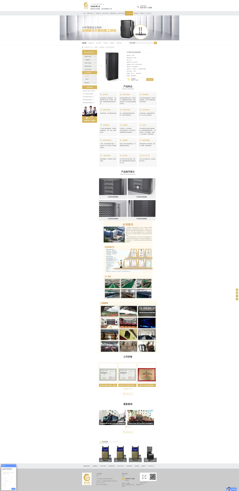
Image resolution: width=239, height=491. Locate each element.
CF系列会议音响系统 (110, 47)
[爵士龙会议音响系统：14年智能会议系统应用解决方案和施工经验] (119, 40)
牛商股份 (128, 483)
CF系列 (87, 76)
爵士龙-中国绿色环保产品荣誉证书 (108, 385)
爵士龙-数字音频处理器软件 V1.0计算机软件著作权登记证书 (147, 386)
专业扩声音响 (98, 43)
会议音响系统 (102, 47)
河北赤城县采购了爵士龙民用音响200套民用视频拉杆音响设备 (112, 424)
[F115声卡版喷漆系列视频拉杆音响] (135, 453)
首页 (92, 47)
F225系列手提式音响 (149, 459)
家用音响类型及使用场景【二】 (89, 96)
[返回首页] (237, 299)
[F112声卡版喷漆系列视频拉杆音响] (120, 453)
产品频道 (96, 47)
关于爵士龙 (150, 466)
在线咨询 (150, 79)
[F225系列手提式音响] (150, 453)
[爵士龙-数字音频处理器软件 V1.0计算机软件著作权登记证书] (147, 375)
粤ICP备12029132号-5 (130, 484)
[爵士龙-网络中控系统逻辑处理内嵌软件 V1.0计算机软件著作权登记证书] (127, 375)
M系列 (87, 79)
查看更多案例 (129, 432)
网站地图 (138, 484)
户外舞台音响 (118, 43)
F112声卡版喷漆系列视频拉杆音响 (122, 459)
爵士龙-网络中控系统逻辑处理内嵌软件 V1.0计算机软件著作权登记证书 (127, 386)
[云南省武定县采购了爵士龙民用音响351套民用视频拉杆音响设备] (140, 417)
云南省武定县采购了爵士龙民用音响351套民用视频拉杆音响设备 (140, 424)
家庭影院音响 (88, 66)
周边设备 (87, 82)
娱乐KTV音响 (88, 69)
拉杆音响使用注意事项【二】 (88, 90)
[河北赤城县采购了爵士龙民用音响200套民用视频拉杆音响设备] (112, 417)
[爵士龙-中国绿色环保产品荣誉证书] (108, 375)
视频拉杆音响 (91, 43)
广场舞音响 (112, 43)
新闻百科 (144, 466)
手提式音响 (105, 43)
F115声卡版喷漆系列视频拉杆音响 (137, 459)
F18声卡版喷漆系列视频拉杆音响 (107, 459)
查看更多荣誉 (129, 394)
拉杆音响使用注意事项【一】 (88, 93)
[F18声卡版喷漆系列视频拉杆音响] (105, 453)
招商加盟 (137, 466)
